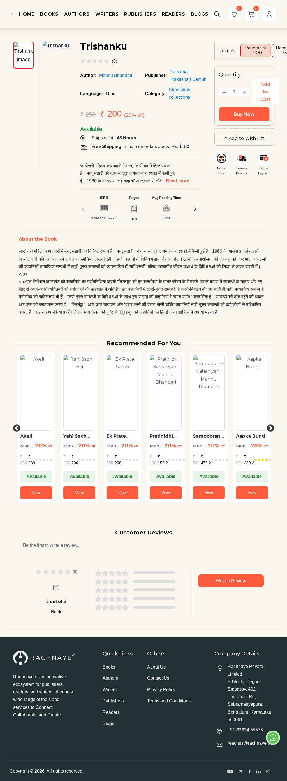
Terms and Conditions (169, 700)
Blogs (108, 723)
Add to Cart (265, 92)
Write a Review (231, 580)
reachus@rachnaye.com (252, 743)
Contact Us (158, 678)
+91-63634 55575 (245, 730)
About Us (156, 667)
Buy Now (244, 114)
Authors (110, 678)
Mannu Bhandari (115, 75)
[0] (234, 14)
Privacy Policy (161, 689)
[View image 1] (23, 55)
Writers (110, 689)
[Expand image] (57, 45)
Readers (111, 712)
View (36, 492)
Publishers (113, 700)
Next (269, 427)
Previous (15, 427)
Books (109, 667)
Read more (177, 181)
